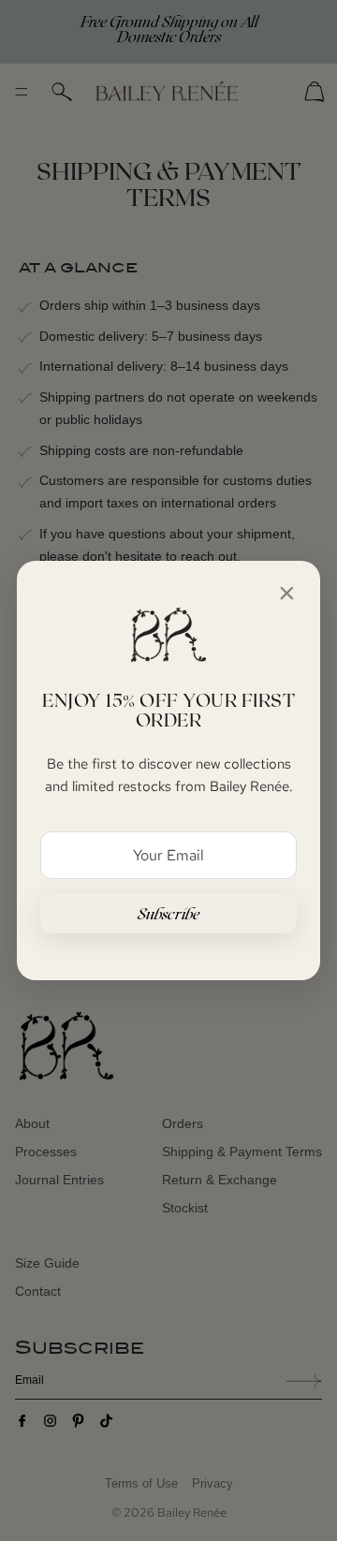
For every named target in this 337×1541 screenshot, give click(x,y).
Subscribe (169, 913)
